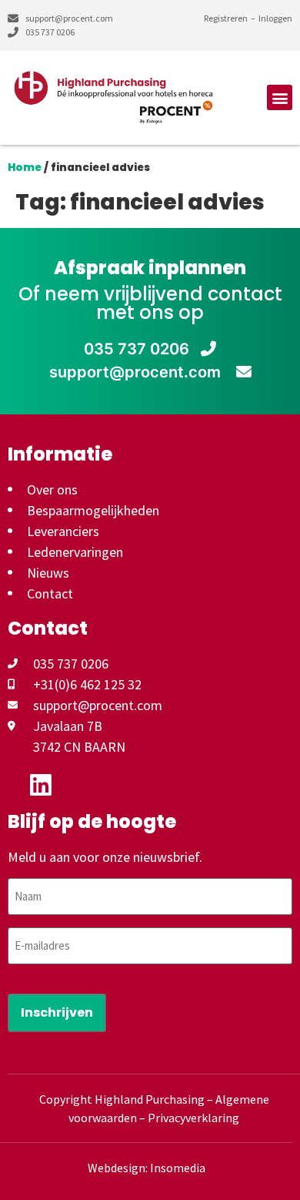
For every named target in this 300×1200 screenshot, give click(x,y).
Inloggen (275, 18)
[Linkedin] (40, 785)
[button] (279, 97)
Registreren (226, 18)
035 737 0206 (136, 349)
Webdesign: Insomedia (146, 1167)
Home (25, 167)
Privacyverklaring (193, 1117)
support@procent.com (137, 372)
